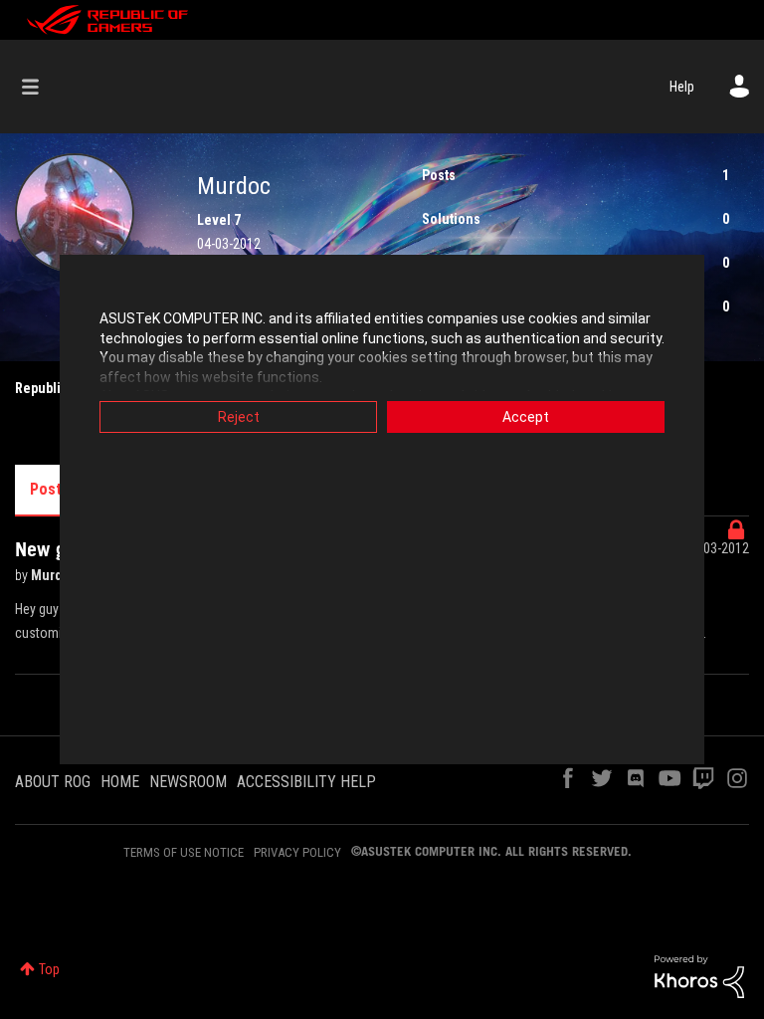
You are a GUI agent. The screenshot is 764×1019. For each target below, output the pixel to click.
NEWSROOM (188, 781)
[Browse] (40, 86)
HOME (119, 781)
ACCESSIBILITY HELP (306, 781)
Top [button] (49, 969)
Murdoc (56, 575)
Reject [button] (239, 417)
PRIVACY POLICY (297, 852)
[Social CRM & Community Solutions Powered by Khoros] (699, 975)
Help (681, 87)
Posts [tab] (50, 489)
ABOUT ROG (53, 781)
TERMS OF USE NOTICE (183, 852)
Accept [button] (525, 417)
